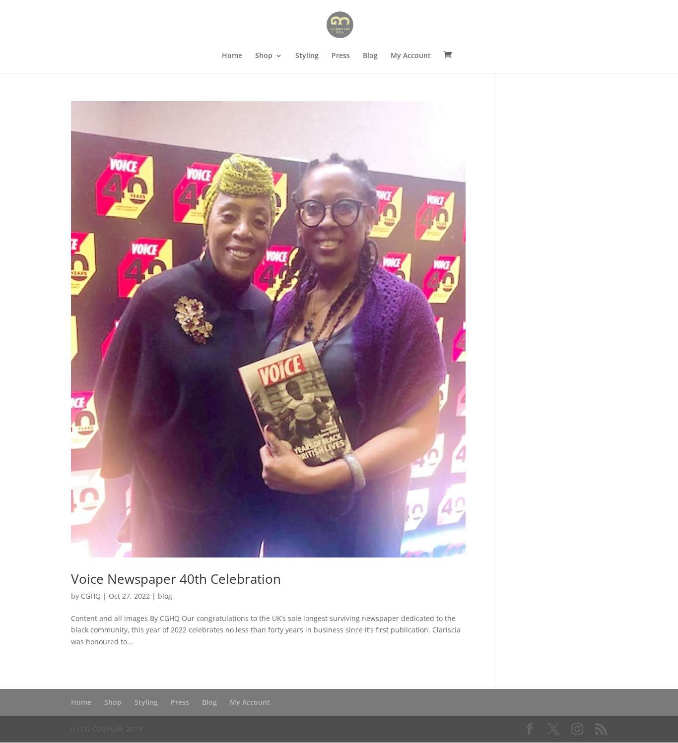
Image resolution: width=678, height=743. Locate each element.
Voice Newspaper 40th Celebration (176, 579)
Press (341, 56)
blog (165, 596)
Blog (370, 56)
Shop (263, 56)
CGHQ (91, 596)
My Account (411, 56)
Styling (307, 56)
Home (232, 56)
